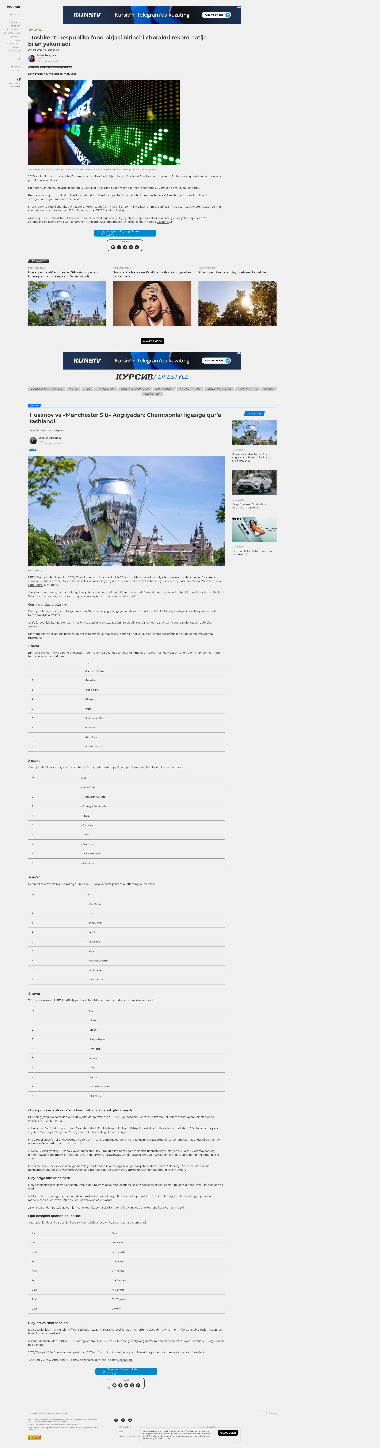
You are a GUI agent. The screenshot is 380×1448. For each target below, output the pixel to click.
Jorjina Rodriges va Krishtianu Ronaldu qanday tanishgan (152, 274)
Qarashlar (15, 26)
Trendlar (152, 394)
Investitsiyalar (13, 30)
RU (11, 15)
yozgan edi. (125, 1360)
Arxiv (121, 1432)
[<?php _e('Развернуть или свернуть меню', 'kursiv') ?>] (19, 79)
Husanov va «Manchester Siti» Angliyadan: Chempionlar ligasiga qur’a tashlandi (63, 274)
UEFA (32, 450)
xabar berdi (35, 584)
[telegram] (130, 1420)
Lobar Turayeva (46, 55)
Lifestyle (16, 47)
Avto (73, 389)
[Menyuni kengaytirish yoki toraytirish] (19, 59)
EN (19, 15)
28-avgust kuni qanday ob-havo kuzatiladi (233, 272)
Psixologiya (247, 389)
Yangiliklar (15, 22)
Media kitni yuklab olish (129, 1437)
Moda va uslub (219, 389)
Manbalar (15, 37)
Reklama (16, 70)
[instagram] (123, 1420)
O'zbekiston (15, 87)
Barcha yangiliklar (47, 389)
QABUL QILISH (228, 1433)
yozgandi (163, 221)
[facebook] (116, 1420)
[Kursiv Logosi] (13, 7)
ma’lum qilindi (47, 180)
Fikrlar (17, 40)
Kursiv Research (13, 44)
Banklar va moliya (12, 33)
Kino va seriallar (135, 389)
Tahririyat (15, 67)
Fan (87, 389)
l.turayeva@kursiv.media (48, 61)
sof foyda (33, 67)
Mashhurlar (190, 389)
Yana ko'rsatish (152, 341)
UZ (15, 15)
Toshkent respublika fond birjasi (56, 67)
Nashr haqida (125, 1427)
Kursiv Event (14, 51)
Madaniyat (164, 389)
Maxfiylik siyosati (208, 1427)
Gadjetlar (105, 389)
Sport (269, 389)
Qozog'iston (14, 84)
